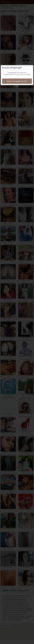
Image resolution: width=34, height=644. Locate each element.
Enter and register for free (17, 81)
